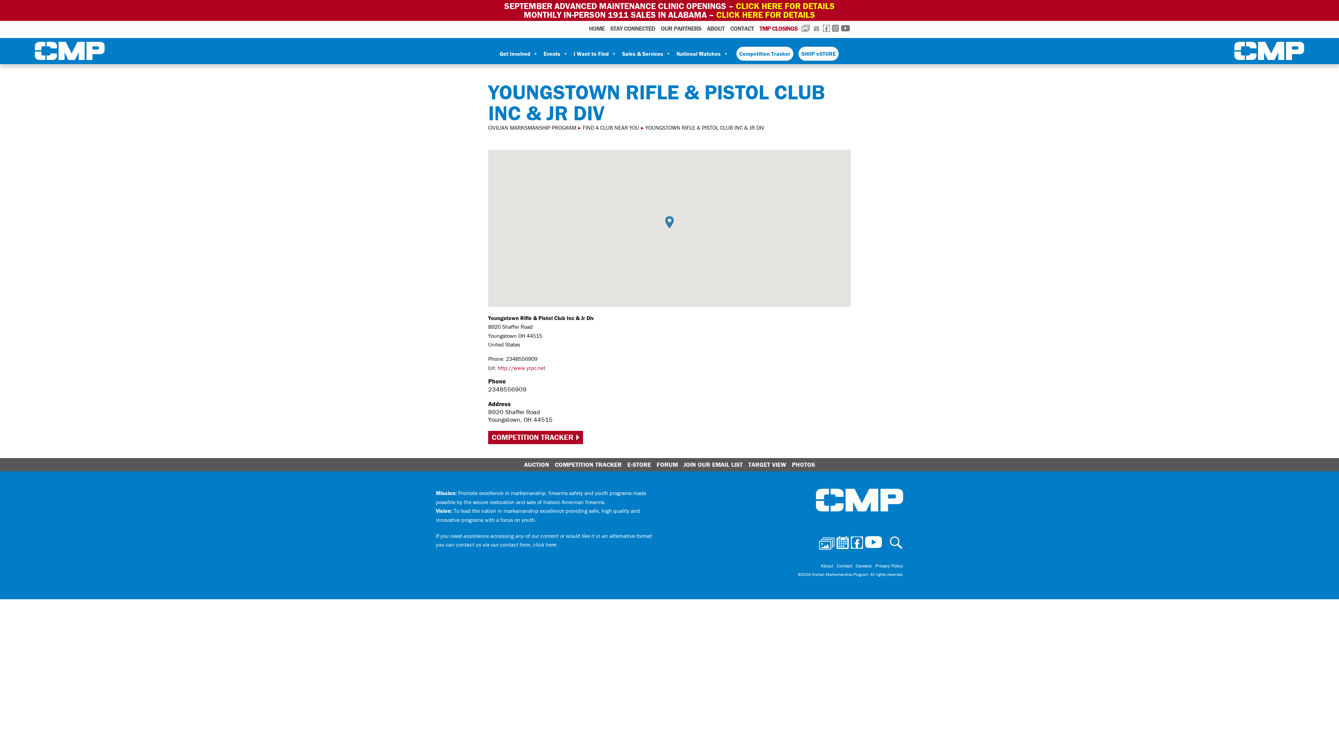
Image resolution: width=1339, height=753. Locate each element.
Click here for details (785, 6)
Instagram (835, 28)
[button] (669, 222)
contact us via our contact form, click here (506, 544)
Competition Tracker (764, 53)
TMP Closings (778, 28)
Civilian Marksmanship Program (70, 52)
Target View (767, 465)
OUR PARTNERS (681, 28)
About (716, 28)
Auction (536, 465)
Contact (742, 28)
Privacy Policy (889, 566)
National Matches (698, 53)
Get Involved (515, 53)
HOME (597, 28)
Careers (864, 566)
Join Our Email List (713, 465)
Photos (805, 28)
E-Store (639, 465)
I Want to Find (591, 53)
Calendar (816, 28)
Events (552, 53)
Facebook (826, 28)
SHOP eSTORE (818, 53)
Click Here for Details (765, 14)
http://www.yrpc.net (521, 367)
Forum (667, 465)
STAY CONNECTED (632, 28)
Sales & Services (642, 53)
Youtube (845, 28)
